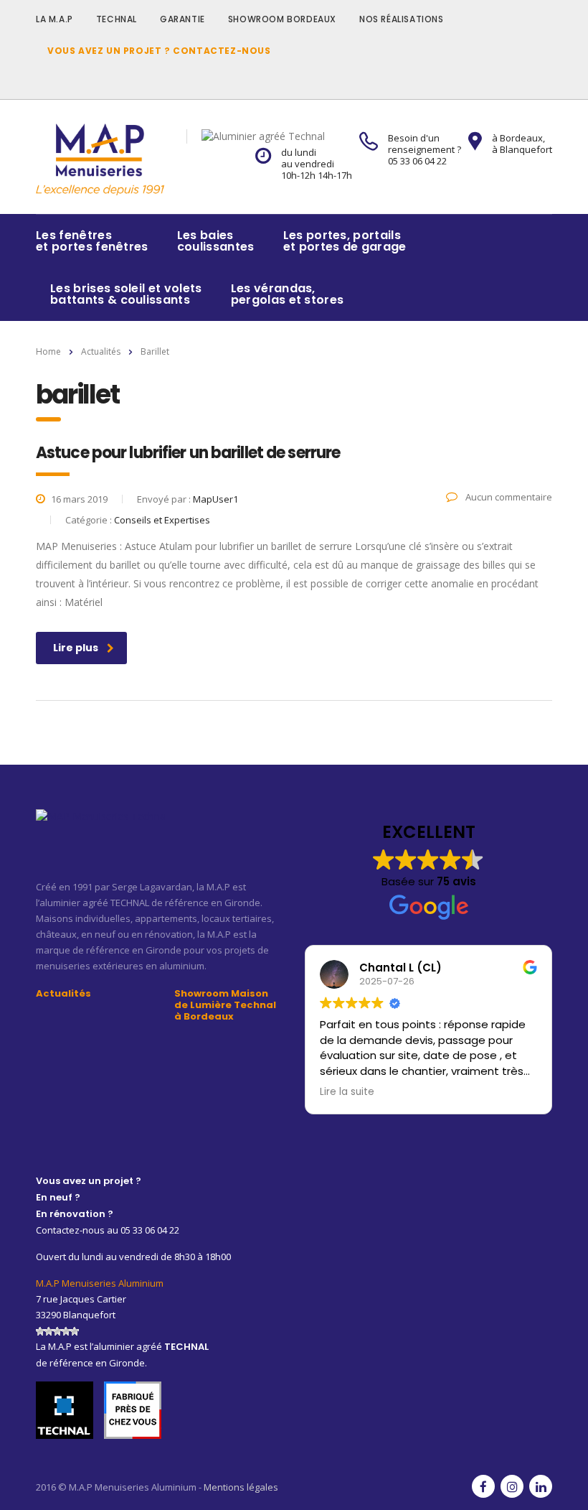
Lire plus (75, 647)
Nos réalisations (401, 19)
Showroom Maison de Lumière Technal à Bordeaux (225, 1005)
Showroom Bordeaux (282, 19)
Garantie (182, 19)
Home (48, 351)
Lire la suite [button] (347, 1092)
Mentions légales (241, 1487)
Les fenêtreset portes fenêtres (92, 241)
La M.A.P (54, 19)
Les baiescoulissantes (216, 241)
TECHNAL (116, 19)
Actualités (63, 993)
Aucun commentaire (507, 496)
